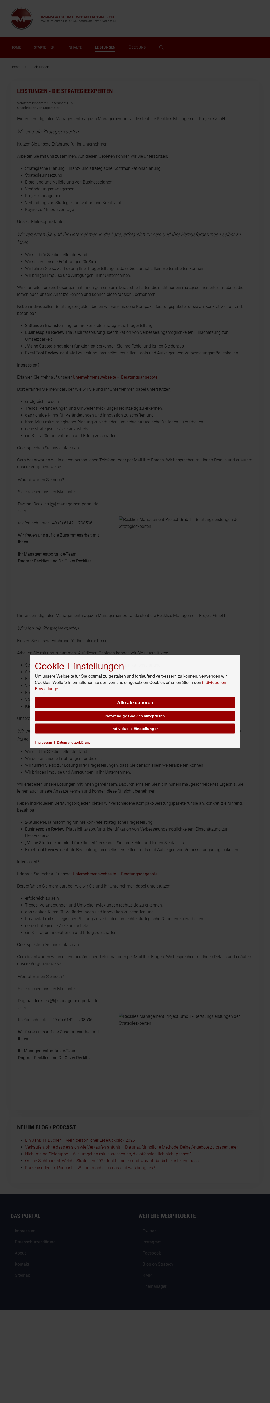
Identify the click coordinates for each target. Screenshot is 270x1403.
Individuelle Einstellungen (135, 728)
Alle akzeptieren (135, 702)
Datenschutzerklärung (73, 742)
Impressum (43, 742)
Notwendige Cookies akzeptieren (135, 715)
